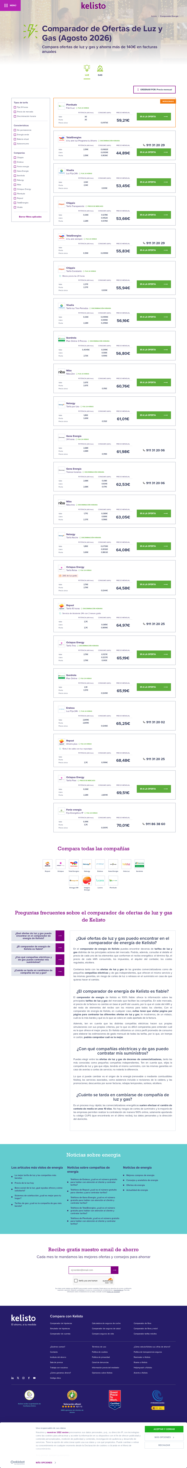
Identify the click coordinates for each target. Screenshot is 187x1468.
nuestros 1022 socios (58, 1432)
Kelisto (154, 16)
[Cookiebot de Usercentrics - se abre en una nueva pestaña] (18, 1463)
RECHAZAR (164, 1445)
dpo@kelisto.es (118, 1290)
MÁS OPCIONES (44, 1462)
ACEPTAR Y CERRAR (164, 1429)
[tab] (87, 72)
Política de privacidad (113, 1292)
